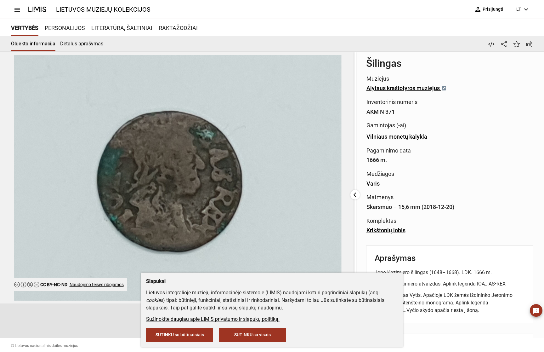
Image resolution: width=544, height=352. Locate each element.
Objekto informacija (33, 44)
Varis (373, 183)
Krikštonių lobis (385, 230)
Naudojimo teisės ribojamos (97, 284)
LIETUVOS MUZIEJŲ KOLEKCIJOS (103, 9)
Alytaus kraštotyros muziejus (403, 88)
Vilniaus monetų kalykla (396, 136)
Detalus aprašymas (81, 44)
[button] (138, 320)
